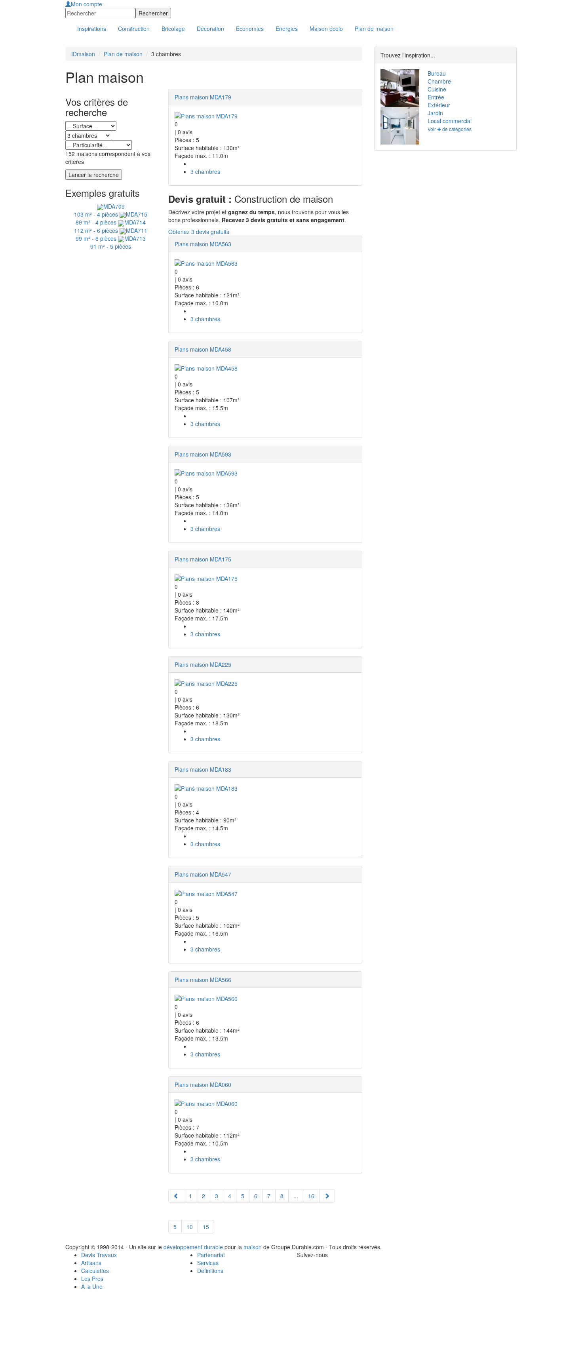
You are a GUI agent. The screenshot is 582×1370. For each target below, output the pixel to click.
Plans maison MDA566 (203, 980)
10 (189, 1227)
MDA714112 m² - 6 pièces (110, 226)
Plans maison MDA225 (203, 664)
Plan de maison (123, 54)
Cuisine (437, 89)
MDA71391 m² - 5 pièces (118, 242)
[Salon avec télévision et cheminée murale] (398, 88)
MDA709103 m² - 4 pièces (99, 210)
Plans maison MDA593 (203, 454)
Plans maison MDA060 (203, 1084)
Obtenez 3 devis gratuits (198, 232)
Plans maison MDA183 (203, 769)
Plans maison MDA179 (203, 97)
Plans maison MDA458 (203, 349)
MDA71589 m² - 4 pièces (111, 218)
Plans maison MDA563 (203, 244)
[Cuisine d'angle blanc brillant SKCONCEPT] (398, 126)
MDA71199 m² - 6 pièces (111, 234)
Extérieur (439, 105)
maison (252, 1247)
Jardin (435, 113)
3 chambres (205, 171)
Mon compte (86, 4)
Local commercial (450, 121)
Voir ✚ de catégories (450, 129)
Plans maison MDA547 (203, 874)
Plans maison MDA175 (203, 559)
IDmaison (83, 54)
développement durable (193, 1247)
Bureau (437, 73)
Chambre (439, 81)
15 (206, 1227)
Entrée (436, 97)
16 (311, 1196)
